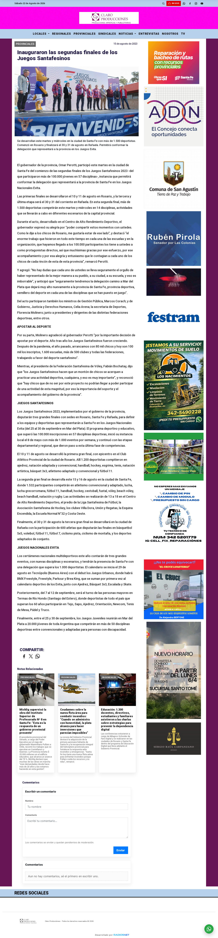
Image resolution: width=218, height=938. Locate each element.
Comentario (31, 815)
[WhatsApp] (184, 3)
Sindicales (107, 33)
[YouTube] (202, 3)
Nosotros (170, 33)
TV (183, 33)
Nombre (29, 801)
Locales (40, 33)
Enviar (120, 850)
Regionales (61, 33)
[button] (163, 3)
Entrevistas (149, 33)
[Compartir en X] (30, 656)
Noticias (126, 33)
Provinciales (85, 33)
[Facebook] (190, 3)
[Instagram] (196, 3)
